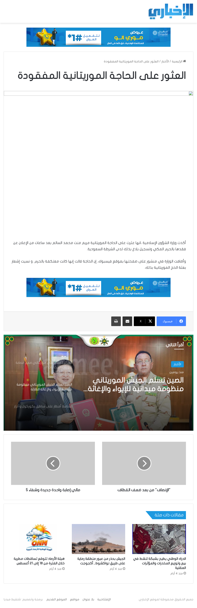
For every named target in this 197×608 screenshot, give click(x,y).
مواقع (74, 599)
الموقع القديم (56, 599)
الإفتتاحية (104, 599)
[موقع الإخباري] (170, 11)
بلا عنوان (88, 599)
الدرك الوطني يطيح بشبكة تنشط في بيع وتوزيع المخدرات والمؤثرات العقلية (159, 563)
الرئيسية (177, 61)
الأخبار (165, 61)
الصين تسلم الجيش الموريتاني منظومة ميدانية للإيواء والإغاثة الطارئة (136, 384)
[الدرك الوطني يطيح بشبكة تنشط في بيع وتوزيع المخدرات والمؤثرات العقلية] (159, 539)
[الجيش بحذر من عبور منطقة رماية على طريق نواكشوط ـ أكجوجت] (98, 539)
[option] (98, 383)
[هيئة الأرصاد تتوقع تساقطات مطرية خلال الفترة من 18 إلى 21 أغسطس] (38, 539)
